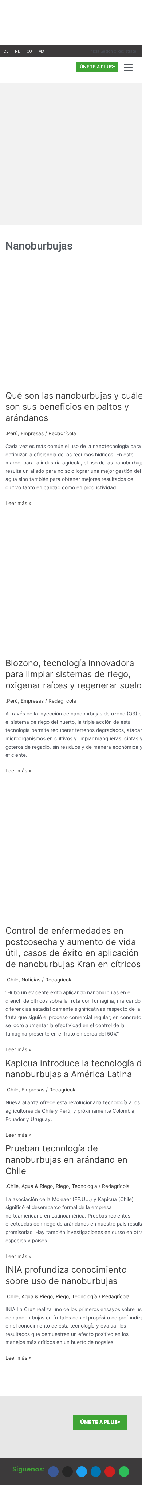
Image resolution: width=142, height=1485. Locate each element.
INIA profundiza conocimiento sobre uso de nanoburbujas (66, 1275)
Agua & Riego (37, 1186)
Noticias (30, 980)
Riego (62, 1186)
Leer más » (18, 502)
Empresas (32, 433)
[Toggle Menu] (129, 67)
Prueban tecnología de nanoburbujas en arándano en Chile (66, 1159)
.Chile (12, 980)
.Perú (11, 433)
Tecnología (84, 1186)
